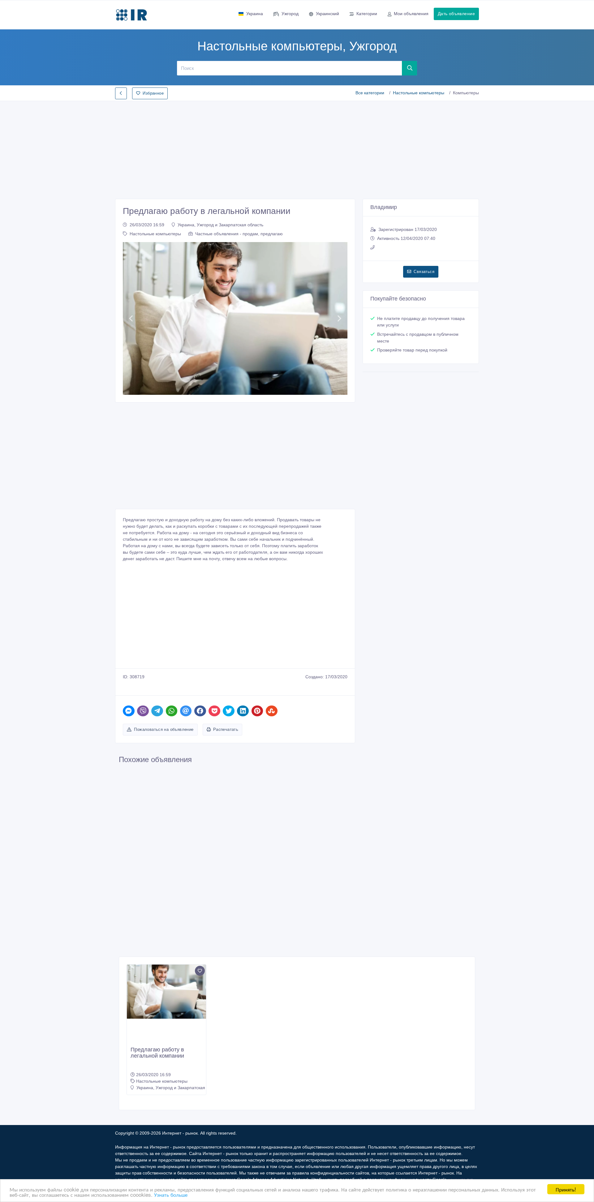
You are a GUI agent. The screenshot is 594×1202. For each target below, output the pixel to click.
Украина (254, 13)
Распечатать (225, 729)
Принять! (566, 1189)
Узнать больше (170, 1194)
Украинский (327, 13)
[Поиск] (409, 68)
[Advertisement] (297, 148)
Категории (366, 13)
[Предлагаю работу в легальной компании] (166, 991)
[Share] (129, 710)
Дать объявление (456, 13)
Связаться (424, 271)
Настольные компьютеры (418, 92)
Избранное (153, 93)
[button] (131, 318)
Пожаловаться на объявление (163, 729)
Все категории (369, 92)
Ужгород (290, 13)
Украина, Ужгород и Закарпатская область (220, 224)
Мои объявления (411, 13)
